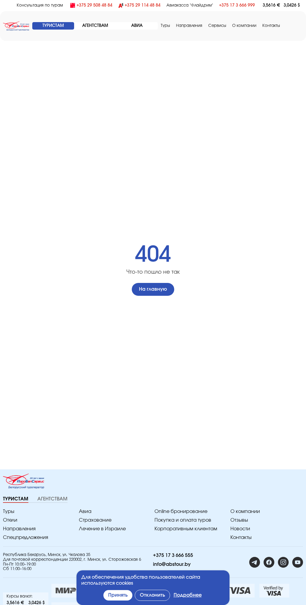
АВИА (137, 26)
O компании (244, 26)
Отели (10, 520)
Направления (19, 528)
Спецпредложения (25, 537)
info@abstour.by (172, 564)
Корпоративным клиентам (185, 528)
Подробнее (188, 595)
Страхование (95, 520)
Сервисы (217, 26)
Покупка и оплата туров (182, 520)
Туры (165, 26)
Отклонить (152, 595)
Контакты (271, 26)
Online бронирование (180, 511)
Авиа (85, 511)
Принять (118, 595)
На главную (153, 289)
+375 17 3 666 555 (173, 555)
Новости (240, 528)
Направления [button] (189, 26)
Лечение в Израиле (102, 528)
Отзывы (239, 520)
